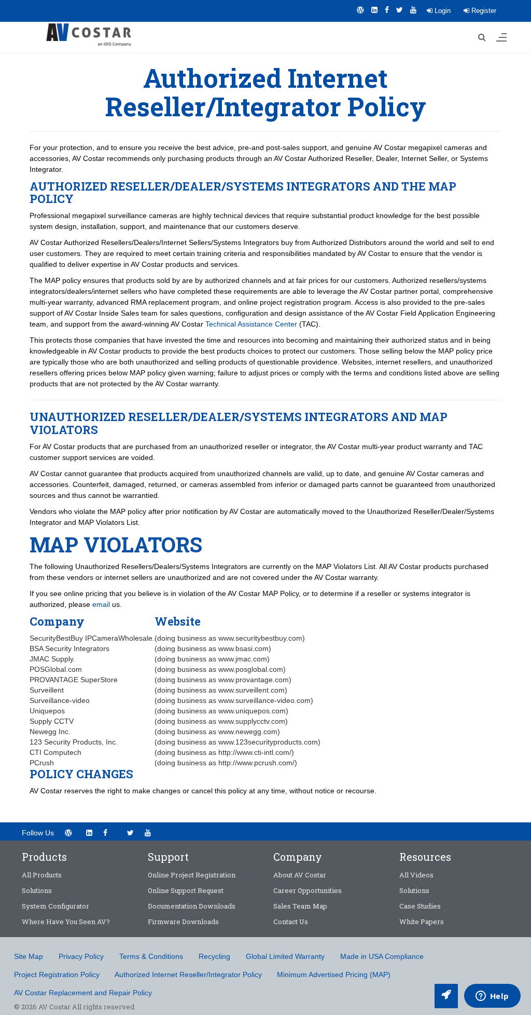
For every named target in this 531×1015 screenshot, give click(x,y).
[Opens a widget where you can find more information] (492, 997)
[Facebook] (387, 9)
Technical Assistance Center (251, 324)
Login (441, 11)
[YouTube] (413, 9)
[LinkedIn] (374, 10)
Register (482, 11)
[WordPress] (360, 10)
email (101, 604)
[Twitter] (399, 10)
